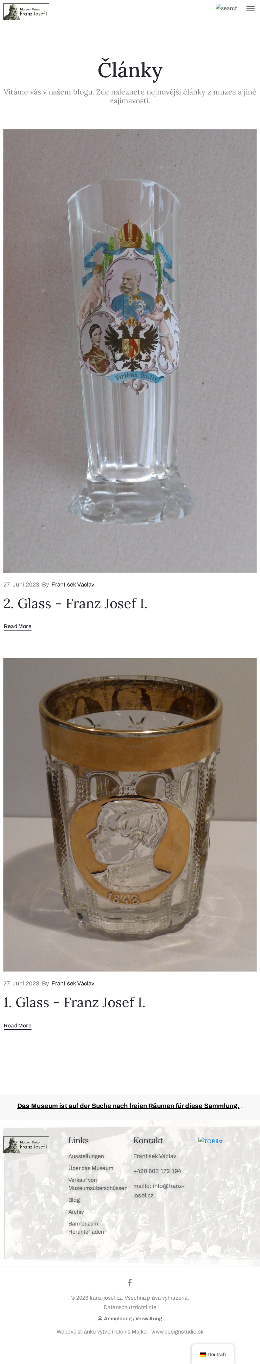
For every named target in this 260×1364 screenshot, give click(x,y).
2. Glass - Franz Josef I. (75, 603)
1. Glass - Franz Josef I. (74, 1002)
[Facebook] (130, 1283)
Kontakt (148, 1140)
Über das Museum (90, 1168)
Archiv (76, 1212)
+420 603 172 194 (157, 1171)
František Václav (72, 584)
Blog (74, 1200)
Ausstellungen (86, 1156)
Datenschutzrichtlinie (130, 1307)
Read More (17, 626)
